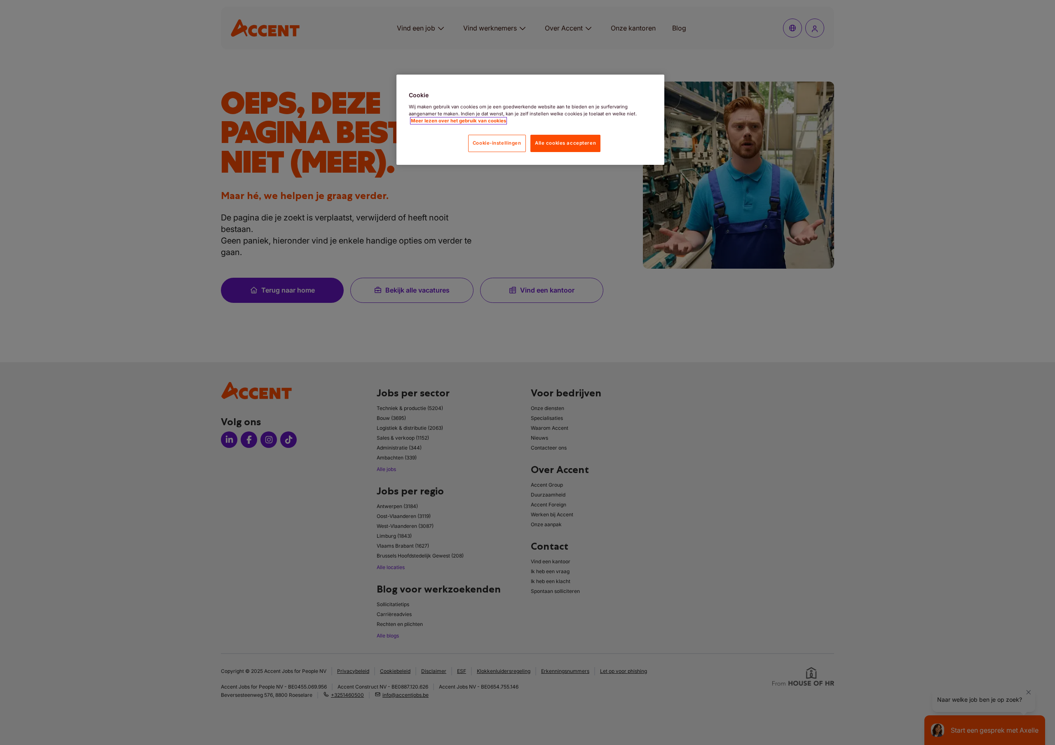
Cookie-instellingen (497, 143)
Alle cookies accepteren (565, 143)
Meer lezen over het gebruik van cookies (458, 121)
